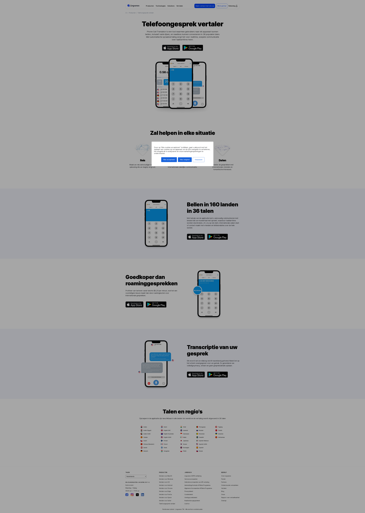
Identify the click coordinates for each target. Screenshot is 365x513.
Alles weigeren (185, 160)
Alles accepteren (169, 160)
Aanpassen (198, 160)
